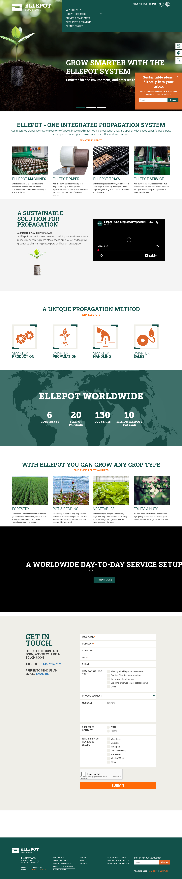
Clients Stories (59, 870)
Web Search (116, 739)
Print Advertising (118, 750)
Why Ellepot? (73, 10)
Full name (88, 637)
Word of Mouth (118, 758)
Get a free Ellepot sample (123, 679)
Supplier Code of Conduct (118, 861)
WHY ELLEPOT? (91, 314)
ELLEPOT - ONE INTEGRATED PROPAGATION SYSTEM (91, 125)
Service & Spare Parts (62, 864)
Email (114, 727)
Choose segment (92, 696)
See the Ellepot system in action (126, 675)
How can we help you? (92, 672)
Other (113, 686)
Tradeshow (116, 754)
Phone (86, 664)
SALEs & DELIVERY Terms (116, 858)
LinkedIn (115, 743)
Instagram (115, 746)
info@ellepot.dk (39, 869)
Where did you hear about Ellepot (90, 740)
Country (87, 650)
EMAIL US (42, 673)
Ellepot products (61, 861)
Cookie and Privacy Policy (118, 864)
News (144, 4)
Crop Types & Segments (63, 867)
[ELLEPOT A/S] (31, 7)
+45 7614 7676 (52, 664)
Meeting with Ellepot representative (127, 671)
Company (88, 644)
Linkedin (153, 871)
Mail (85, 657)
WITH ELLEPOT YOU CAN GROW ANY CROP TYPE (91, 464)
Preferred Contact (88, 728)
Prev (3, 55)
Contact (152, 4)
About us (137, 4)
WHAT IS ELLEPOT (91, 140)
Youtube (164, 871)
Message (87, 703)
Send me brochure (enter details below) (129, 683)
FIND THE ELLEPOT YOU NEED (91, 470)
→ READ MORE (104, 579)
